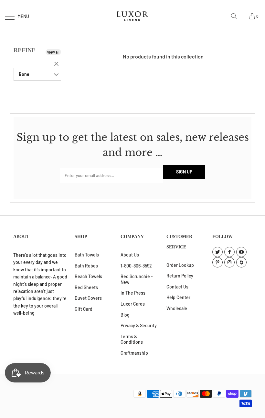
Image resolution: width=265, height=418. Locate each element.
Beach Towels (88, 276)
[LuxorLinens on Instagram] (229, 262)
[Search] (236, 16)
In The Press (133, 293)
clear (57, 64)
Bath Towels (87, 254)
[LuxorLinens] (132, 16)
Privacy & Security (139, 325)
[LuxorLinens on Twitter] (217, 252)
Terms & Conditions (132, 339)
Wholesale (176, 308)
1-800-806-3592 (136, 265)
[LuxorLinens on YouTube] (241, 252)
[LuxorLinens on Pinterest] (217, 262)
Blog (125, 315)
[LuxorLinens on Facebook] (229, 252)
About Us (130, 254)
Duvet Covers (88, 298)
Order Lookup (180, 265)
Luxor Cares (133, 304)
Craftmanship (134, 353)
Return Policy (179, 275)
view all (53, 52)
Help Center (178, 297)
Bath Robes (86, 265)
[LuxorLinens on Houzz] (241, 262)
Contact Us (177, 286)
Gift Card (83, 309)
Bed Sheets (86, 287)
